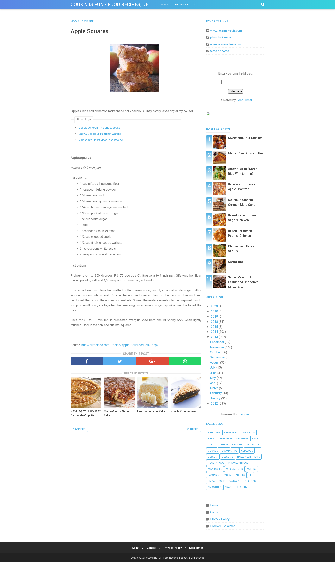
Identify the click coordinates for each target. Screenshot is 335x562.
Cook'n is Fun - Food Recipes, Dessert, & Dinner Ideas (135, 4)
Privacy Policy (185, 4)
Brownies (242, 438)
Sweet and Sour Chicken (245, 138)
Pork (222, 481)
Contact (163, 4)
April (213, 383)
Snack (228, 487)
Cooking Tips (229, 450)
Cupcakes (247, 450)
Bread (212, 438)
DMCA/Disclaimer (222, 526)
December (217, 342)
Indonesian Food (238, 462)
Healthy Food (216, 462)
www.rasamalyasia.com (226, 30)
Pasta (227, 475)
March (214, 388)
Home (214, 505)
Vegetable (243, 487)
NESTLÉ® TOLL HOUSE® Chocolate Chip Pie (86, 413)
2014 (215, 332)
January (215, 398)
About (135, 547)
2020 (215, 311)
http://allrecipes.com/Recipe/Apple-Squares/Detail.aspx (119, 345)
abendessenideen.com (225, 44)
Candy (212, 444)
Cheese (224, 444)
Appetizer (214, 432)
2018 (215, 322)
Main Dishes (215, 469)
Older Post (192, 429)
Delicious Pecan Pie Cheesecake (99, 127)
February (216, 393)
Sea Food (250, 481)
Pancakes (213, 475)
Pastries (240, 475)
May (213, 378)
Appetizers (230, 432)
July (213, 367)
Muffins (251, 469)
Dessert (213, 456)
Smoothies (214, 487)
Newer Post (79, 429)
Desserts (227, 456)
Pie (250, 475)
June (213, 373)
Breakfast (226, 438)
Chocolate (252, 444)
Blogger (243, 414)
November (217, 347)
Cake (255, 438)
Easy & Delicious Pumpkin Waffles (100, 133)
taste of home (219, 51)
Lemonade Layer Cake (151, 411)
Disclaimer (196, 547)
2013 (215, 337)
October (216, 352)
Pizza (211, 481)
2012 (215, 403)
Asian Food (248, 432)
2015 (215, 327)
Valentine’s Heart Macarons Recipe (101, 140)
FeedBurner (244, 100)
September (218, 357)
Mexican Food (234, 469)
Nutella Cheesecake (183, 411)
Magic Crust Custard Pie (245, 153)
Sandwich (235, 481)
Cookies (213, 450)
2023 (215, 306)
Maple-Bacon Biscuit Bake (117, 413)
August (215, 362)
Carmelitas (235, 262)
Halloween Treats (248, 456)
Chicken (237, 444)
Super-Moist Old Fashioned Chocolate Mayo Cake (243, 282)
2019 (215, 316)
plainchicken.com (221, 37)
